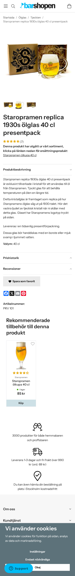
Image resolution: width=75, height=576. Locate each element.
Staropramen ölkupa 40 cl (19, 155)
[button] (21, 403)
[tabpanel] (37, 214)
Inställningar (37, 551)
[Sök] (13, 6)
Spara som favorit (23, 281)
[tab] (37, 169)
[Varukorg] (69, 6)
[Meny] (5, 6)
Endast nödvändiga (37, 559)
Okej (37, 567)
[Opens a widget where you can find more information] (18, 569)
